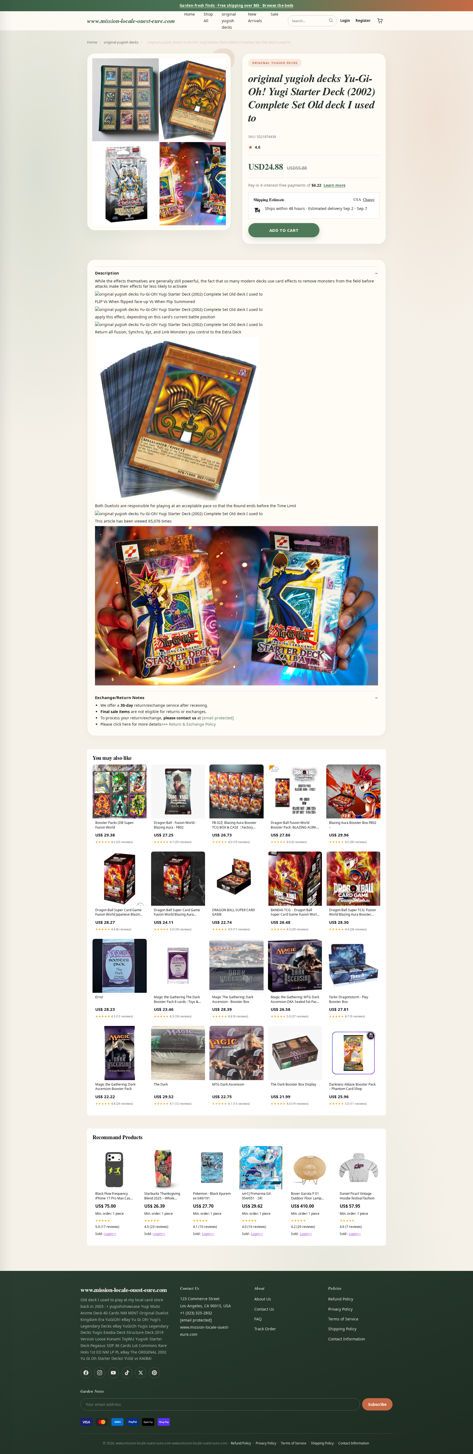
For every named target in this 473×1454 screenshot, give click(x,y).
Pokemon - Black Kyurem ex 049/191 (212, 1196)
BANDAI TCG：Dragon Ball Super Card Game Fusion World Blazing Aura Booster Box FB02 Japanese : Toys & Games (295, 912)
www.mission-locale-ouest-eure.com (131, 20)
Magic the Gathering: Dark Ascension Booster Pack (115, 1086)
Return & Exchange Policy (192, 724)
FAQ (258, 1319)
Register (363, 20)
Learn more (334, 185)
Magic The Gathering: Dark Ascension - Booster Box (232, 999)
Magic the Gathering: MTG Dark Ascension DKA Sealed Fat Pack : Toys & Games (295, 999)
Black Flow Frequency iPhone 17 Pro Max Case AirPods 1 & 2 (113, 1196)
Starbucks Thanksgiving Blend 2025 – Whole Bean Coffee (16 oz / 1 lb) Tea (162, 1196)
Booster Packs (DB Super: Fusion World (114, 825)
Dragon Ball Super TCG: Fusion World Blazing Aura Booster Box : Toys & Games (352, 912)
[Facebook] (85, 1372)
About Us (262, 1299)
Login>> (110, 1233)
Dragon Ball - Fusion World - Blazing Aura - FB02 (175, 825)
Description (107, 273)
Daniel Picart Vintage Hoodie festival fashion (357, 1196)
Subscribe (377, 1404)
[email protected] (218, 717)
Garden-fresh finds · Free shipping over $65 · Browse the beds (236, 5)
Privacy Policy (340, 1309)
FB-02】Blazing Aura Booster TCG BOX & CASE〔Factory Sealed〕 (234, 825)
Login (345, 20)
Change (368, 199)
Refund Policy (340, 1299)
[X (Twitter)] (140, 1372)
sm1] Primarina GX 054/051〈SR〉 (256, 1196)
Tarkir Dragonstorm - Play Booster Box (348, 999)
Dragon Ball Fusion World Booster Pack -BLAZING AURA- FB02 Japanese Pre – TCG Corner (294, 825)
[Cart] (380, 21)
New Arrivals (255, 17)
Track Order (265, 1328)
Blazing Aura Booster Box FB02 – (352, 825)
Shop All (208, 17)
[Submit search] (331, 21)
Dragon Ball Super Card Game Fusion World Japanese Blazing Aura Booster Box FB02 (118, 912)
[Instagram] (99, 1372)
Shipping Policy (342, 1328)
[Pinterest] (154, 1372)
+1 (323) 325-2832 (196, 1312)
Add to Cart (284, 230)
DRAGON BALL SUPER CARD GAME (233, 912)
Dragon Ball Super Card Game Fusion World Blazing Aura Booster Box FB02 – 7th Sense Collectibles (177, 912)
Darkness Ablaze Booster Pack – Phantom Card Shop (352, 1086)
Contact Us (264, 1309)
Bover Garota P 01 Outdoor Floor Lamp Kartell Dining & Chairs (308, 1196)
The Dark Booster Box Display (293, 1084)
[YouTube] (113, 1372)
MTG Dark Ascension (228, 1084)
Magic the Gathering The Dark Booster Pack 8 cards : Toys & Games (177, 999)
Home (189, 14)
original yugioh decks (229, 20)
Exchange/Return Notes (119, 697)
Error (99, 997)
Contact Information (346, 1339)
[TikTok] (127, 1372)
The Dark (161, 1084)
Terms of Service (343, 1319)
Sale (274, 14)
